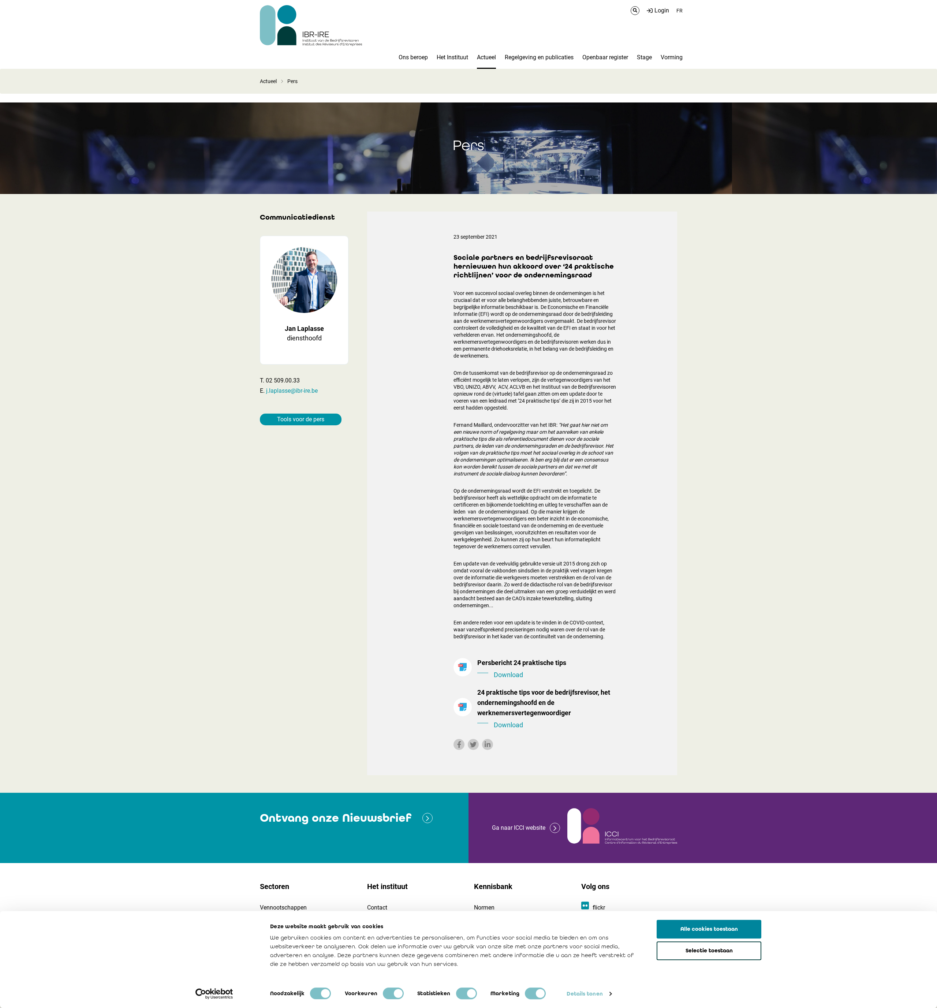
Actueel (268, 81)
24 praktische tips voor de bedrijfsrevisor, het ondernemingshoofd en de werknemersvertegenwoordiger (543, 708)
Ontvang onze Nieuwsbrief (335, 818)
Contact (377, 907)
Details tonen (584, 993)
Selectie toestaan (709, 950)
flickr (599, 907)
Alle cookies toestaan (709, 929)
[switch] (393, 993)
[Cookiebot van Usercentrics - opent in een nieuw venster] (214, 993)
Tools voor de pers (300, 419)
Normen (484, 907)
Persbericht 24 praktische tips (521, 669)
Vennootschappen (283, 907)
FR (679, 11)
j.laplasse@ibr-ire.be (292, 390)
